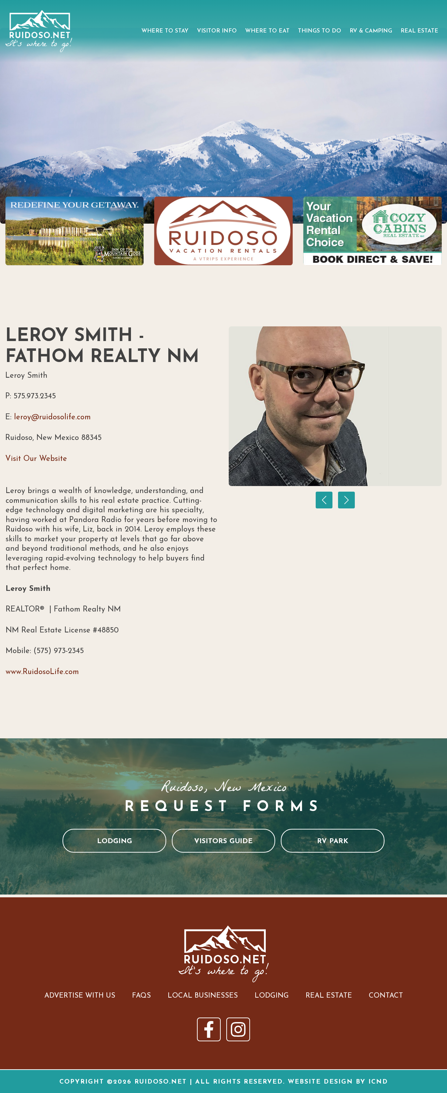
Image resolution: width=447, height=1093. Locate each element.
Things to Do (319, 31)
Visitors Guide (223, 841)
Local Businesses (203, 995)
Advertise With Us (79, 995)
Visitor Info (217, 31)
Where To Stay (165, 31)
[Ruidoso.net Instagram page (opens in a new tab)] (238, 1029)
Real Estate (419, 31)
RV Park (332, 841)
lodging (114, 841)
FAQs (141, 995)
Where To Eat (267, 31)
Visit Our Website (36, 459)
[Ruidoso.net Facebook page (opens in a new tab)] (209, 1029)
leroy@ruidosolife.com (52, 417)
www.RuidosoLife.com (42, 672)
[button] (324, 500)
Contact (386, 995)
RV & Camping (371, 31)
